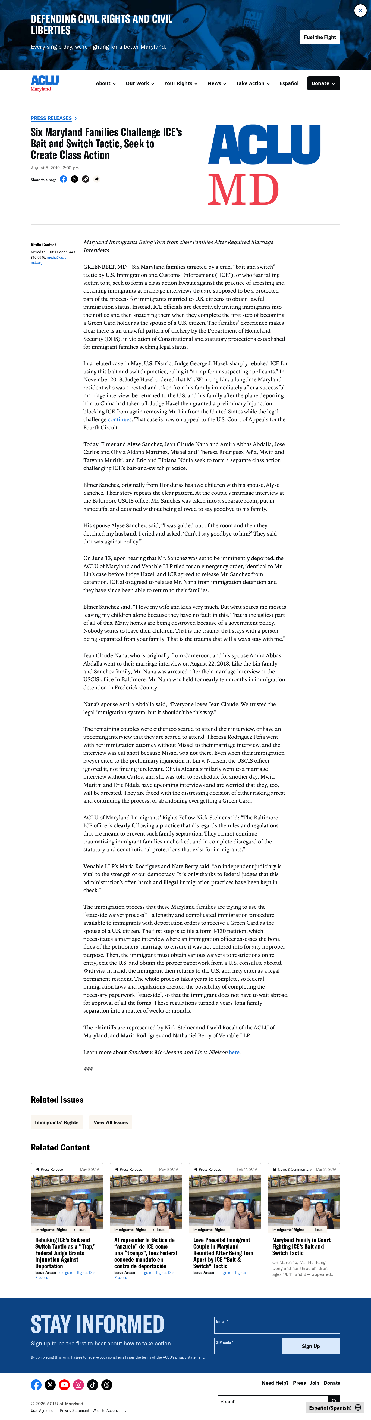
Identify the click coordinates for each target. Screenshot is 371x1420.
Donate (332, 1383)
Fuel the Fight (320, 37)
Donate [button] (320, 83)
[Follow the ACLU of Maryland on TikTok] (92, 1385)
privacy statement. (190, 1357)
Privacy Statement (74, 1410)
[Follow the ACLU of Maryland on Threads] (106, 1385)
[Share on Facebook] (63, 181)
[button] (85, 179)
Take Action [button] (250, 83)
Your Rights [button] (178, 83)
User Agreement (44, 1410)
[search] (334, 1401)
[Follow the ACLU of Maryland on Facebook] (36, 1385)
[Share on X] (74, 181)
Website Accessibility (109, 1410)
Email (222, 1321)
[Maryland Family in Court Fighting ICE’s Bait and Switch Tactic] (304, 1224)
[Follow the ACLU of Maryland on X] (50, 1385)
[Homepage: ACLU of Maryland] (50, 83)
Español (289, 83)
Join (314, 1383)
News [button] (214, 83)
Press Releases (51, 118)
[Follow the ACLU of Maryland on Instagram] (78, 1385)
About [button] (103, 83)
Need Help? (275, 1383)
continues (120, 419)
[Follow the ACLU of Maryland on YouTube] (64, 1385)
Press (299, 1383)
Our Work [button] (137, 83)
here (234, 1052)
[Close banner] (360, 10)
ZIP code (224, 1342)
